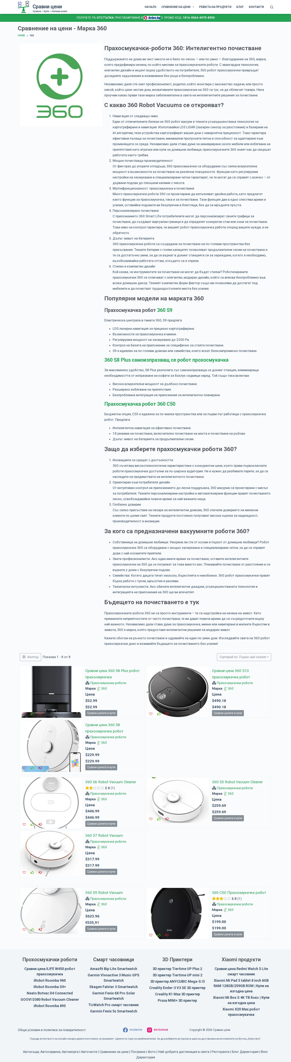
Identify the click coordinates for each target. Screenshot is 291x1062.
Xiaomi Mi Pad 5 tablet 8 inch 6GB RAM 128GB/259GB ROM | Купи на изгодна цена (241, 985)
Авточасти (89, 1052)
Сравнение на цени (114, 1052)
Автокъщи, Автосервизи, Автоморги (51, 1052)
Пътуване (138, 1052)
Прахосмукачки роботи (108, 683)
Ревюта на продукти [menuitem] (215, 7)
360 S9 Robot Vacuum (104, 892)
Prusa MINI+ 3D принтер (177, 1000)
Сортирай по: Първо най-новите (243, 657)
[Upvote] (32, 714)
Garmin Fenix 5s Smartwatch (113, 1011)
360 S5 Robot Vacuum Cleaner (237, 782)
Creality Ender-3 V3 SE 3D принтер (177, 988)
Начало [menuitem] (150, 7)
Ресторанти (220, 1052)
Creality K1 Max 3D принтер (177, 994)
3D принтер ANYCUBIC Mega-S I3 (177, 981)
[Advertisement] (208, 747)
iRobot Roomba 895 (50, 1006)
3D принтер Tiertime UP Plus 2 (177, 969)
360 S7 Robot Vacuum (104, 835)
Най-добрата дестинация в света (183, 1052)
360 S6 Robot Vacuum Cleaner (110, 782)
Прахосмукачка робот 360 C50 (139, 404)
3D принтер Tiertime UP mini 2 (177, 975)
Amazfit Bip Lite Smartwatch (113, 969)
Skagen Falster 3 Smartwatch (113, 987)
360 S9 (164, 310)
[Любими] (24, 714)
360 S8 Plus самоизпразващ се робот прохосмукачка (166, 360)
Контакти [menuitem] (256, 7)
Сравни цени (47, 7)
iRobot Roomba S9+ (49, 987)
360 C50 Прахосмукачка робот (239, 892)
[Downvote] (40, 714)
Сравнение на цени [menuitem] (175, 7)
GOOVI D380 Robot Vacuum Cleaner (50, 999)
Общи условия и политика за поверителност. (52, 1030)
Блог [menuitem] (240, 7)
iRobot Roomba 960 (50, 980)
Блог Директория (245, 1052)
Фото (152, 1052)
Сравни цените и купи (101, 713)
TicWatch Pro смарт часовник (113, 1005)
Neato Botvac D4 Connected (50, 993)
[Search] (271, 7)
